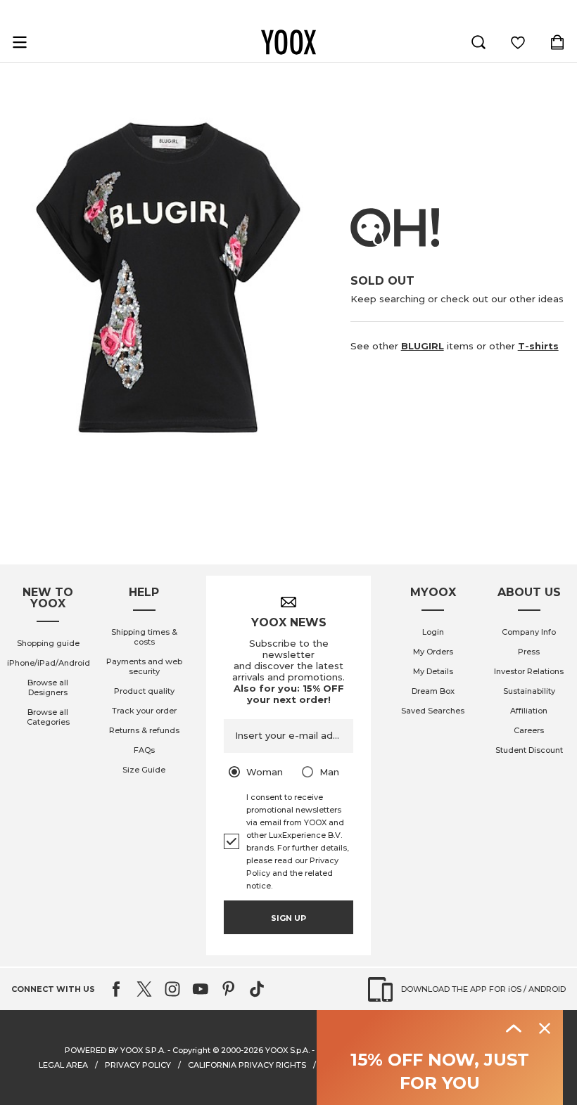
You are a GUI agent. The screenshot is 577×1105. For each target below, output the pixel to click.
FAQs (144, 750)
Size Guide (143, 770)
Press (529, 652)
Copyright (191, 1050)
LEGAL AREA (63, 1065)
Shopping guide (48, 643)
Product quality (144, 691)
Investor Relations (529, 671)
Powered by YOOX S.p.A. (115, 1050)
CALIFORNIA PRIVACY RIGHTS (247, 1065)
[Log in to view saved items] (518, 42)
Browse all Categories (48, 717)
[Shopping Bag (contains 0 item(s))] (557, 42)
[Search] (478, 42)
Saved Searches (432, 711)
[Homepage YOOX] (288, 42)
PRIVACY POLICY (138, 1065)
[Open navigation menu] (20, 42)
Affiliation (528, 711)
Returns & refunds (144, 730)
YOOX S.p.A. (287, 1050)
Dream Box (433, 691)
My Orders (433, 652)
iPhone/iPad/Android (48, 663)
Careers (529, 730)
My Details (433, 671)
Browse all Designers (47, 687)
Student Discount (529, 750)
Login (433, 632)
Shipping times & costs (144, 637)
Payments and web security (144, 666)
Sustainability (529, 691)
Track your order (144, 711)
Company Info (529, 632)
